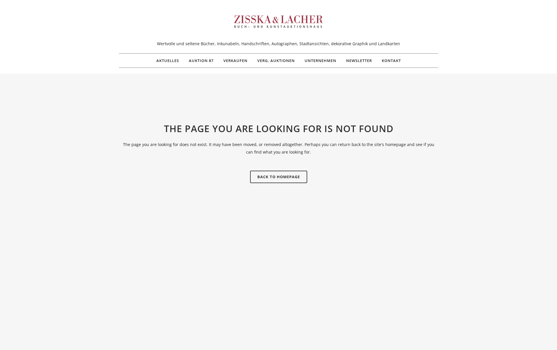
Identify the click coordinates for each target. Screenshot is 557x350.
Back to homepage (278, 176)
